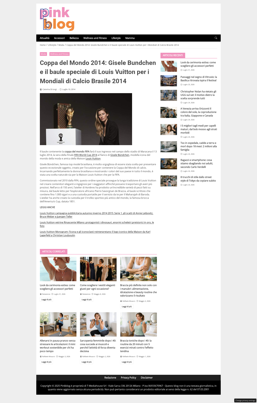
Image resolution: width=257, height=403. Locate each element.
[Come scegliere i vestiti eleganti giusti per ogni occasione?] (98, 269)
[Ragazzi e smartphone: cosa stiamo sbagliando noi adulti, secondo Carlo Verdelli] (168, 163)
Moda (43, 54)
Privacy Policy (128, 377)
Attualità (44, 38)
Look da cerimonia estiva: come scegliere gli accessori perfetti (57, 287)
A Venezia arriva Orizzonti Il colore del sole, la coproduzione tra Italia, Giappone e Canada (198, 112)
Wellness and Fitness (95, 38)
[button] (216, 38)
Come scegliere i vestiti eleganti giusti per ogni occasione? (97, 287)
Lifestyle (116, 38)
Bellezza (74, 38)
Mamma (130, 38)
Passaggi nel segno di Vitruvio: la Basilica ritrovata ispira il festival (199, 78)
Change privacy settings (245, 400)
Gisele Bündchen (119, 155)
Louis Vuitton (93, 158)
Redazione (110, 377)
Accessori (59, 38)
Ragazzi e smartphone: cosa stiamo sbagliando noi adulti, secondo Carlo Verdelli (197, 163)
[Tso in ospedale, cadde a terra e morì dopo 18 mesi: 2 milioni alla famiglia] (168, 146)
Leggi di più (46, 299)
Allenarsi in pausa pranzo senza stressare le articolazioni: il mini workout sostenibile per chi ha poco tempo (57, 346)
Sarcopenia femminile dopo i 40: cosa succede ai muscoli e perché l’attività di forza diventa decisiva (98, 346)
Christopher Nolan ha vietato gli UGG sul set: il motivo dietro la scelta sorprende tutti (198, 95)
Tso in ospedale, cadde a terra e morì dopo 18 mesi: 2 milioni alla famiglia (199, 146)
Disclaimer (147, 377)
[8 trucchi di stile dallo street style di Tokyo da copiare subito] (168, 180)
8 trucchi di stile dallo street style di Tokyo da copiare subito (198, 178)
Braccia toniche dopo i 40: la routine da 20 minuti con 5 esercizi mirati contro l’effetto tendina (136, 346)
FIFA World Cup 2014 (85, 155)
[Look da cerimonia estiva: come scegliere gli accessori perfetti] (58, 269)
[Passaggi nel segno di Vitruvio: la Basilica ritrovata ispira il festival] (168, 80)
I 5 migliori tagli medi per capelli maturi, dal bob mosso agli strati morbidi (199, 129)
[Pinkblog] (57, 18)
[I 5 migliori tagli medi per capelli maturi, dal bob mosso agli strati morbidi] (168, 129)
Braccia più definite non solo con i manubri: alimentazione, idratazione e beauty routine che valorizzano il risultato (138, 290)
